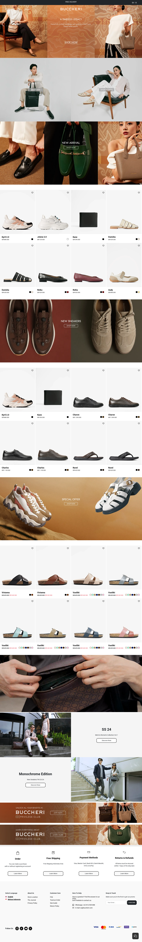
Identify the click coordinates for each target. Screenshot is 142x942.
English (10, 897)
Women (27, 9)
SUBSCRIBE (131, 902)
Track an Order (55, 900)
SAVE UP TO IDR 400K (70, 2)
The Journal (32, 900)
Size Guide (53, 903)
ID (136, 2)
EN (133, 2)
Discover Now (106, 740)
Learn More (18, 873)
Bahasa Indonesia (14, 899)
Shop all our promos (79, 2)
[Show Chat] (135, 936)
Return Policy (54, 906)
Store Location (33, 897)
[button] (32, 239)
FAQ (51, 897)
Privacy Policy (32, 903)
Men (18, 9)
